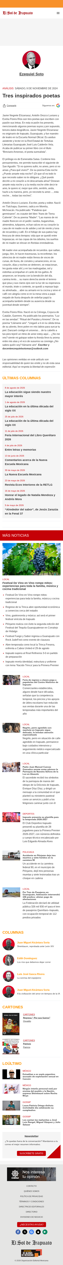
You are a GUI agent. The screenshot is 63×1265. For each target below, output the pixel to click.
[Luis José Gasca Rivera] (8, 976)
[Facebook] (18, 1231)
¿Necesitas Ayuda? (31, 1224)
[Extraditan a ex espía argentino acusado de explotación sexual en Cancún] (11, 1074)
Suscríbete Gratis (31, 1153)
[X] (24, 1231)
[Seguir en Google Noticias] (58, 105)
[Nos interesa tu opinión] (31, 1174)
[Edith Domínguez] (8, 960)
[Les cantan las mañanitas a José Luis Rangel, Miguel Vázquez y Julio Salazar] (11, 1120)
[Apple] (38, 1231)
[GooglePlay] (45, 1231)
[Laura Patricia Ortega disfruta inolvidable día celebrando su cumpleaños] (11, 1106)
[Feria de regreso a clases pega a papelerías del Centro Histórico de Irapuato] (11, 697)
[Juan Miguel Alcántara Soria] (8, 944)
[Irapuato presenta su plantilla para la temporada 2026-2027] (11, 829)
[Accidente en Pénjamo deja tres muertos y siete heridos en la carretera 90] (11, 867)
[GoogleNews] (31, 1231)
